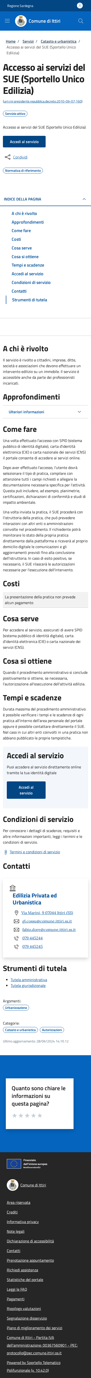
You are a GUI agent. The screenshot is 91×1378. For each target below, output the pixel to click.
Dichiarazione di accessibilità (30, 1241)
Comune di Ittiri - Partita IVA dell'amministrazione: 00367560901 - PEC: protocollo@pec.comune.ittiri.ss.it (42, 1345)
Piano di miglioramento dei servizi (34, 1328)
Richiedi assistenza (22, 1270)
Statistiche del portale (25, 1279)
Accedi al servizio (24, 142)
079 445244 (32, 938)
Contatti (13, 1251)
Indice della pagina (22, 199)
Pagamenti (16, 1299)
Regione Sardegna (20, 5)
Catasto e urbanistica (58, 41)
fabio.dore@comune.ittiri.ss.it (49, 929)
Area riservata (18, 1202)
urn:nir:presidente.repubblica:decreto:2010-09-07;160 (43, 101)
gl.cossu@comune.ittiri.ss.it (47, 921)
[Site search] (81, 21)
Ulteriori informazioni (26, 412)
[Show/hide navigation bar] (7, 21)
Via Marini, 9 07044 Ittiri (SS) (47, 912)
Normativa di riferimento (23, 170)
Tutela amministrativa (29, 980)
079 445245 (32, 946)
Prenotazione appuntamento (30, 1260)
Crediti (12, 1212)
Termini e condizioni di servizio (35, 852)
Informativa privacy (23, 1222)
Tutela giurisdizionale (28, 985)
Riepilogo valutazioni (24, 1308)
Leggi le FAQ (17, 1289)
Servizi (28, 41)
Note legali (16, 1231)
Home (11, 41)
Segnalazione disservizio (27, 1318)
